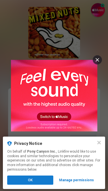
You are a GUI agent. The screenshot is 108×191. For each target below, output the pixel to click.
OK (30, 180)
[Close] (99, 142)
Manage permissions (76, 180)
